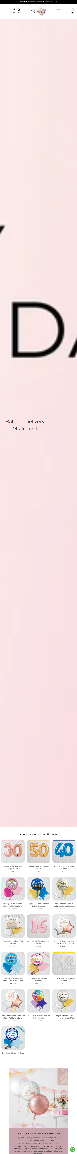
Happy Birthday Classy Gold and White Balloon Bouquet (64, 905)
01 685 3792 (16, 13)
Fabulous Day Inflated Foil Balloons (13, 942)
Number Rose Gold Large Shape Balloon (12, 867)
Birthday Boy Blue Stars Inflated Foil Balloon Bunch (13, 979)
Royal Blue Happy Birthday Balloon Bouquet (38, 905)
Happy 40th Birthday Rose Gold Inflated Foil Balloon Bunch (13, 1017)
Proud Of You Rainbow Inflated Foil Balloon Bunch (38, 1017)
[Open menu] (3, 11)
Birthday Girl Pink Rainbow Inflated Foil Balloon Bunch (13, 905)
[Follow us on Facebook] (14, 9)
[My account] (67, 13)
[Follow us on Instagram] (18, 9)
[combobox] (62, 9)
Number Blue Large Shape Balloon (64, 867)
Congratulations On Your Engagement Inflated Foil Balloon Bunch (64, 1017)
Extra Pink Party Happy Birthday (38, 979)
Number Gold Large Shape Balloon (38, 867)
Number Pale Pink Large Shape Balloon (38, 942)
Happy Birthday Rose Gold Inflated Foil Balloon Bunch (64, 942)
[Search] (72, 9)
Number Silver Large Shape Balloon (64, 979)
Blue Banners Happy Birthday (13, 1053)
